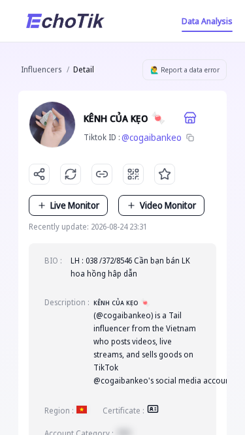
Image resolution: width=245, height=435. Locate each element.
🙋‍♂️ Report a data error (185, 69)
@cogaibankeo (152, 137)
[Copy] (190, 137)
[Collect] (164, 174)
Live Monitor (74, 205)
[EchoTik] (65, 21)
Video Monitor (168, 205)
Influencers (41, 69)
